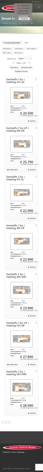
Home (5, 468)
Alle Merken (7, 49)
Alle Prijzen (18, 53)
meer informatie (23, 16)
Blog (9, 468)
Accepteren (24, 19)
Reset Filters (14, 67)
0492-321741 (37, 1)
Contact (27, 468)
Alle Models (19, 49)
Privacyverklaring (18, 468)
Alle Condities (31, 49)
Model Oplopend (21, 59)
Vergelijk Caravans (21, 71)
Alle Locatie (6, 53)
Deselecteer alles (26, 67)
